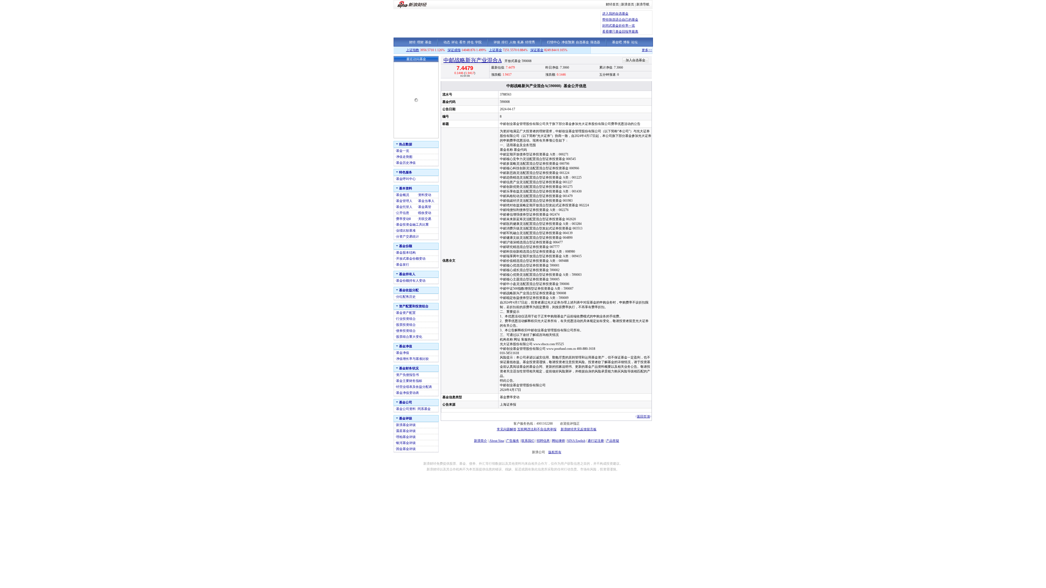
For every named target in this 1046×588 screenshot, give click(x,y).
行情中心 (553, 42)
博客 (626, 42)
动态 (446, 42)
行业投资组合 (406, 319)
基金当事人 (426, 201)
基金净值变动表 (407, 393)
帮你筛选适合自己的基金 (620, 20)
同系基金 (424, 409)
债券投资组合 (406, 331)
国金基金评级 (406, 449)
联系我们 (527, 441)
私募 (520, 42)
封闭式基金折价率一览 (618, 25)
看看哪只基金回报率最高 (620, 31)
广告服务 (512, 441)
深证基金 (536, 50)
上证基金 (495, 50)
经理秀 (530, 42)
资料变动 (424, 195)
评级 (497, 42)
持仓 (470, 42)
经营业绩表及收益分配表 (414, 387)
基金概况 (402, 195)
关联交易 (424, 219)
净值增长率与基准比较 (412, 359)
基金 (428, 42)
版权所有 (554, 452)
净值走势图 (404, 157)
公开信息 (402, 213)
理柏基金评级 (406, 437)
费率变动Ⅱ (403, 219)
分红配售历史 (406, 297)
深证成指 (454, 50)
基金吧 (617, 42)
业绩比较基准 (406, 230)
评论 (454, 42)
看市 (462, 42)
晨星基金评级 (406, 431)
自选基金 (582, 42)
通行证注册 (596, 441)
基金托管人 (404, 207)
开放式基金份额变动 (410, 259)
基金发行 (402, 265)
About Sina (496, 441)
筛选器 (595, 42)
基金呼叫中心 (406, 179)
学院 (478, 42)
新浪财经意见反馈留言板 (579, 429)
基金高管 (424, 207)
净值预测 (567, 42)
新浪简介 (480, 441)
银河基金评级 (406, 443)
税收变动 (424, 213)
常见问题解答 (506, 429)
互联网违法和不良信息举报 (537, 429)
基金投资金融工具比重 (412, 224)
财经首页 (612, 4)
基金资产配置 (406, 313)
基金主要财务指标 (409, 381)
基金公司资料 (406, 409)
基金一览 (402, 151)
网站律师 (558, 441)
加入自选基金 (635, 60)
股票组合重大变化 (409, 337)
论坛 (634, 42)
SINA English (576, 441)
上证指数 (412, 50)
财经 (412, 42)
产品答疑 (612, 441)
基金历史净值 (406, 163)
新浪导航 (642, 4)
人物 (512, 42)
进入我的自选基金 (615, 14)
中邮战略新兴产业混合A (472, 60)
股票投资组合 (406, 325)
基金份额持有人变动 (410, 281)
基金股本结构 (406, 253)
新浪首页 (627, 4)
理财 (420, 42)
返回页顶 (643, 416)
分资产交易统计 (407, 236)
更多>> (631, 50)
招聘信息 (543, 441)
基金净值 (402, 353)
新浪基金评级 (406, 425)
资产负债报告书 (407, 375)
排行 (504, 42)
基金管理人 (404, 201)
